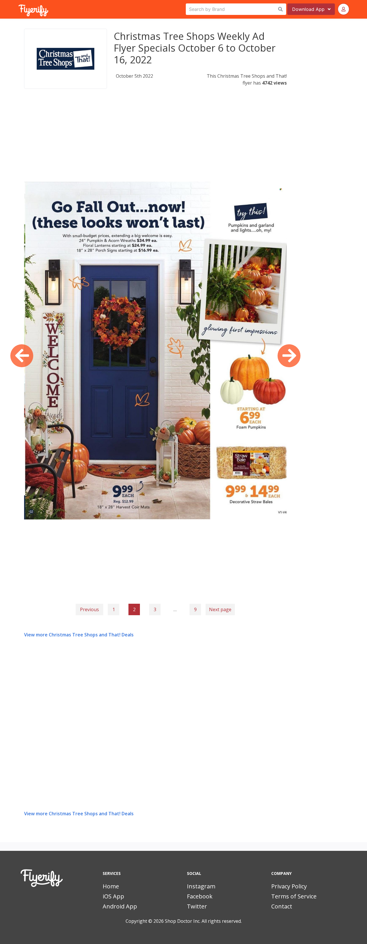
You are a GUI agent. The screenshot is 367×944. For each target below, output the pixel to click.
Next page (220, 609)
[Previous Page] (21, 355)
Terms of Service (294, 896)
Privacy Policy (289, 886)
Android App (120, 906)
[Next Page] (289, 355)
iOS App (113, 896)
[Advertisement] (155, 141)
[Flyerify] (18, 9)
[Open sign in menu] (343, 9)
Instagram (201, 886)
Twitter (197, 906)
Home (111, 886)
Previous (89, 609)
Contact (281, 906)
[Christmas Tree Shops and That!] (65, 59)
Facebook (199, 896)
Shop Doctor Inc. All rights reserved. (203, 921)
